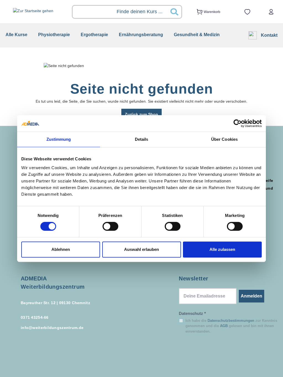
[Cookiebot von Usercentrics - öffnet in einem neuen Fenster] (237, 123)
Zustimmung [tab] (58, 139)
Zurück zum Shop (141, 114)
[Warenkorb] (198, 12)
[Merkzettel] (247, 12)
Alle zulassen (222, 249)
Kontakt (269, 35)
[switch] (110, 226)
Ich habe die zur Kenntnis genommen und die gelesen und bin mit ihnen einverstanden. (231, 325)
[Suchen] (176, 12)
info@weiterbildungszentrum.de (52, 327)
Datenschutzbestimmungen (231, 320)
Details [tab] (141, 139)
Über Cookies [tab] (224, 139)
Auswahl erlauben (141, 249)
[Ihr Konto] (271, 12)
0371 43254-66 (35, 317)
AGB (224, 326)
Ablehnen (60, 249)
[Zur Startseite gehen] (33, 11)
